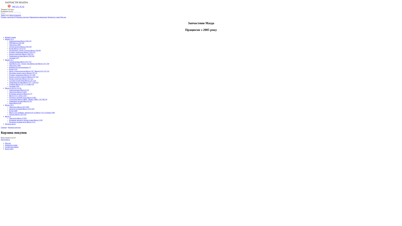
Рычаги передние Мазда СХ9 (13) (21, 54)
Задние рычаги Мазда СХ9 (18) (20, 47)
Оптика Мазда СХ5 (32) (17, 114)
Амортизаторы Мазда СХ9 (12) (20, 41)
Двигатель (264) (15, 65)
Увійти (3, 15)
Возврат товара (10, 37)
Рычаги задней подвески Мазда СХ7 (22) (24, 77)
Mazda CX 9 (9, 39)
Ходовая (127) (14, 58)
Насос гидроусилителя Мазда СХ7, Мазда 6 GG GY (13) (29, 71)
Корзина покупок (22, 17)
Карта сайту (9, 149)
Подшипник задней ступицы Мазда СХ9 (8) (25, 50)
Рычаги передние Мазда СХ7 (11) (21, 79)
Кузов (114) (13, 69)
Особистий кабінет (12, 147)
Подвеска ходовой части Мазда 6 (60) (22, 97)
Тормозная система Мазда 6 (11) (20, 101)
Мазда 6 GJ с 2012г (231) (18, 96)
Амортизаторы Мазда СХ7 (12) (20, 62)
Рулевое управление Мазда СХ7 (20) (22, 75)
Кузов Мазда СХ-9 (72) (17, 48)
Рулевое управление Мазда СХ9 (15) (22, 52)
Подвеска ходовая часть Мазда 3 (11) (22, 122)
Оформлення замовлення (38, 17)
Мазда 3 (8, 116)
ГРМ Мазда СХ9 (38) (16, 43)
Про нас (63, 17)
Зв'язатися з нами (54, 17)
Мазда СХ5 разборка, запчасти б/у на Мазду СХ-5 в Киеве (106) (32, 113)
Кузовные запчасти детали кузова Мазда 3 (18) (26, 120)
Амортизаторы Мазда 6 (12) (19, 90)
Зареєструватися (15, 15)
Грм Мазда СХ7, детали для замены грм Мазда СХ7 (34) (29, 64)
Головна (4, 17)
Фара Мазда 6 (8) (15, 103)
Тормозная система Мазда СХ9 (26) (21, 56)
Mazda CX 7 (9, 60)
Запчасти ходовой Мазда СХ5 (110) (21, 109)
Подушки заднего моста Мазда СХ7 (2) (23, 73)
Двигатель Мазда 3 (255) (18, 118)
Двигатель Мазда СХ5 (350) (19, 107)
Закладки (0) (11, 17)
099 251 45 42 (18, 7)
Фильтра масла (10, 124)
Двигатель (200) (15, 45)
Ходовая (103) (14, 86)
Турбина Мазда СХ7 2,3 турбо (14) (21, 84)
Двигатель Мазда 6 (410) (18, 92)
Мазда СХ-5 (9, 105)
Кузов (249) (13, 111)
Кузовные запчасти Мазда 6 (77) (20, 94)
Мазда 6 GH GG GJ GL (13, 88)
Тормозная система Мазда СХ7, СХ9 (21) (24, 82)
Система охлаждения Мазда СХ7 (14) (22, 81)
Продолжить (5, 140)
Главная (3, 127)
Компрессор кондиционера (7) (20, 67)
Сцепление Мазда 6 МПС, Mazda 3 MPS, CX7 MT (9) (28, 99)
